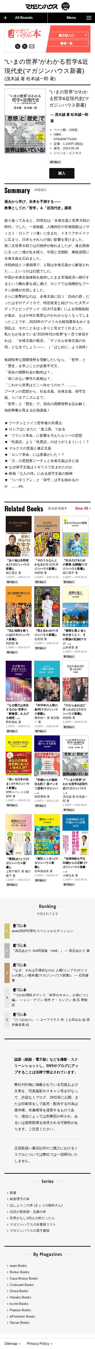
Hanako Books (20, 1297)
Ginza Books (19, 1291)
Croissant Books (22, 1285)
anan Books (18, 1266)
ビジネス (75, 153)
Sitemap (10, 1343)
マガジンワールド (47, 6)
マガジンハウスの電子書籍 (29, 1230)
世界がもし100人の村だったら (32, 1218)
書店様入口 (66, 35)
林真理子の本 (20, 1199)
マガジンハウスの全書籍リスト (33, 1224)
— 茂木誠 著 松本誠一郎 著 (69, 118)
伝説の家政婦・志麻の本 (28, 1211)
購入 (61, 173)
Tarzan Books (20, 1322)
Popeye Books (20, 1310)
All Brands (24, 18)
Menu (71, 18)
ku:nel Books (19, 1304)
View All (81, 509)
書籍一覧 (66, 43)
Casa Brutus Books (24, 1278)
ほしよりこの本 (36, 1205)
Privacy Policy (38, 1343)
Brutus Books (19, 1272)
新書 (13, 1193)
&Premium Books (22, 1316)
